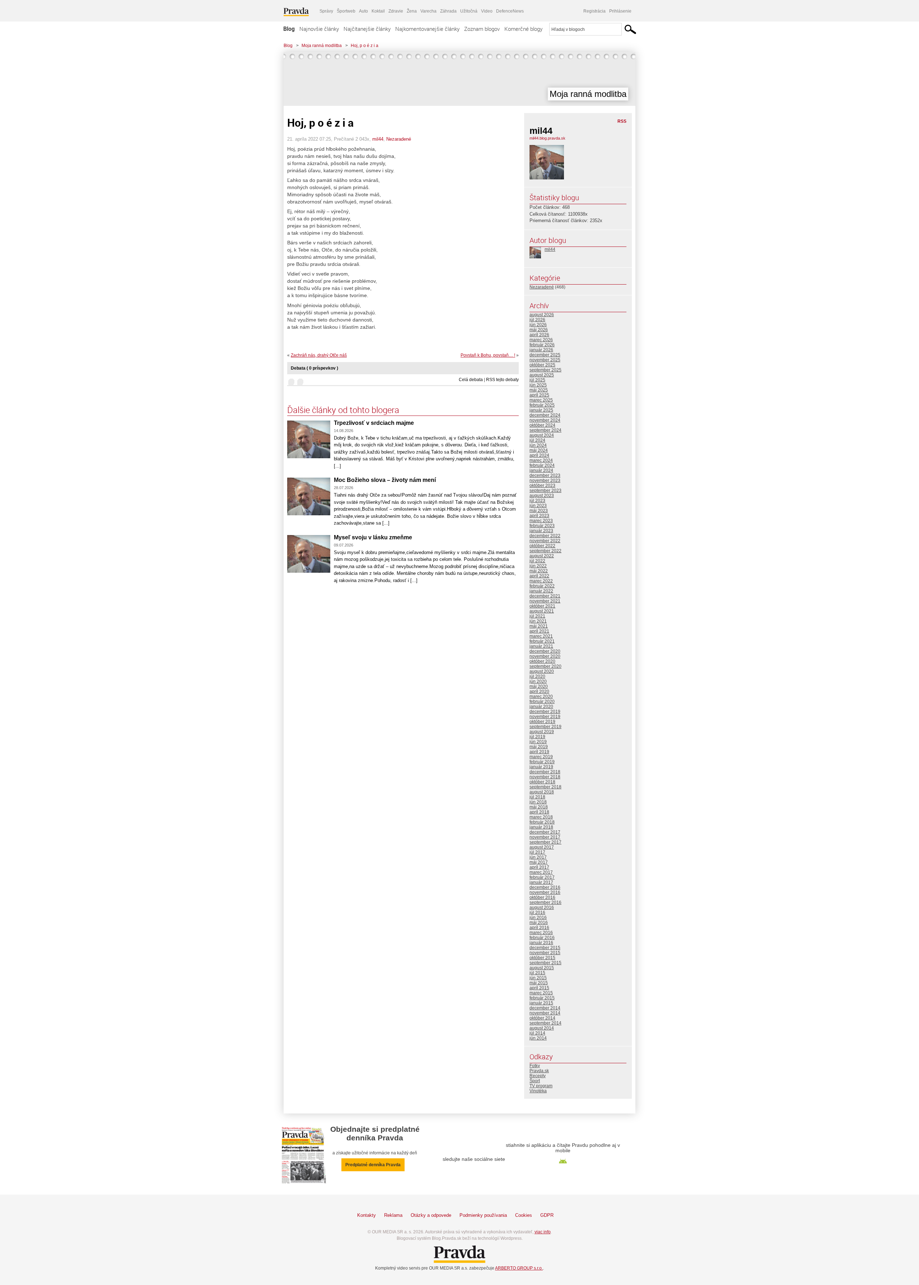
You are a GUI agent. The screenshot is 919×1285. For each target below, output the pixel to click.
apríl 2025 (539, 395)
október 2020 (542, 661)
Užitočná (468, 11)
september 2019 (545, 726)
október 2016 (542, 897)
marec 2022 (541, 580)
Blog (289, 29)
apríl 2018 (539, 812)
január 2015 (541, 1002)
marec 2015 (541, 992)
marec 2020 (541, 696)
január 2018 (541, 827)
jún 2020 (538, 681)
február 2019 (542, 761)
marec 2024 (541, 460)
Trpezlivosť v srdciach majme (374, 423)
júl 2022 (537, 560)
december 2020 (545, 651)
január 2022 (541, 591)
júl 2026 (537, 319)
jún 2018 (538, 802)
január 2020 (541, 706)
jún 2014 (538, 1038)
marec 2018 (541, 817)
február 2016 (542, 937)
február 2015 (542, 997)
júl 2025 (537, 380)
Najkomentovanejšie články (427, 28)
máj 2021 (539, 626)
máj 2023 (539, 510)
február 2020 (542, 701)
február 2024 (542, 465)
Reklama (393, 1215)
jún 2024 (538, 445)
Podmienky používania (483, 1215)
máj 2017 (539, 862)
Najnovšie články (319, 28)
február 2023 (542, 525)
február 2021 (542, 641)
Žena (412, 11)
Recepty (538, 1075)
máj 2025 (539, 390)
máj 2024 (539, 450)
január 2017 (541, 882)
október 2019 (542, 721)
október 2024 (542, 425)
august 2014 (542, 1028)
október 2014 (542, 1018)
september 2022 (545, 550)
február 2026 (542, 344)
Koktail (378, 11)
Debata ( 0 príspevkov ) (314, 368)
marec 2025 (541, 400)
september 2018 (545, 786)
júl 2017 (537, 852)
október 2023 (542, 485)
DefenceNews (510, 11)
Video (487, 11)
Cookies (523, 1215)
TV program (541, 1085)
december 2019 (545, 711)
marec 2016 (541, 932)
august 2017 (542, 847)
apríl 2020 (539, 691)
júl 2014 (537, 1033)
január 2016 (541, 942)
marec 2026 (541, 339)
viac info (543, 1231)
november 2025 (545, 359)
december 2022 (545, 535)
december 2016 (545, 887)
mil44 (377, 139)
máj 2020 (539, 686)
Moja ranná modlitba (322, 45)
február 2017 (542, 877)
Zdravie (395, 11)
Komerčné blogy (523, 28)
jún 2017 (538, 857)
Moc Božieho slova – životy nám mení (385, 480)
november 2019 (545, 716)
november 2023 (545, 480)
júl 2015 (537, 972)
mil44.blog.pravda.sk (547, 138)
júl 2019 (537, 736)
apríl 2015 (539, 987)
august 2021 (542, 611)
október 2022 (542, 545)
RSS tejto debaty (502, 379)
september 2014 (545, 1023)
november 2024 (545, 420)
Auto (363, 11)
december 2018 (545, 771)
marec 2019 (541, 756)
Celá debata (471, 379)
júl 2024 (537, 440)
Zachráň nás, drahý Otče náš (319, 355)
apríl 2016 (539, 927)
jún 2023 (538, 505)
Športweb (346, 11)
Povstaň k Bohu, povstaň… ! (488, 355)
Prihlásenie (620, 11)
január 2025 (541, 410)
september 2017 (545, 842)
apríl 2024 (539, 455)
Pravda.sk (539, 1070)
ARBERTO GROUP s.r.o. (519, 1268)
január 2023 (541, 530)
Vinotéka (538, 1090)
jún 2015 (538, 977)
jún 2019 (538, 741)
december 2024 (545, 415)
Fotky (535, 1065)
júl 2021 (537, 616)
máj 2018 (539, 807)
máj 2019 (539, 746)
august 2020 (542, 671)
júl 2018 (537, 796)
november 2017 (545, 837)
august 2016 (542, 907)
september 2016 (545, 902)
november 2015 (545, 952)
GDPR (547, 1215)
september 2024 (545, 430)
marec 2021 (541, 636)
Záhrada (448, 11)
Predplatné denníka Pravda (373, 1164)
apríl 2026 (539, 334)
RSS (621, 121)
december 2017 (545, 832)
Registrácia (594, 11)
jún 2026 (538, 324)
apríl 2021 (539, 631)
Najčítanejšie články (367, 28)
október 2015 (542, 957)
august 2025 (542, 374)
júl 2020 (537, 676)
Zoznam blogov (482, 28)
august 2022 (542, 555)
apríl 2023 (539, 515)
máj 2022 (539, 570)
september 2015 (545, 962)
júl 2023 (537, 500)
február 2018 (542, 822)
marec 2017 (541, 872)
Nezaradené (398, 139)
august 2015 (542, 967)
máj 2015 (539, 982)
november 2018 (545, 776)
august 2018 (542, 791)
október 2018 (542, 781)
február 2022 (542, 585)
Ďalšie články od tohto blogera (343, 410)
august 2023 (542, 495)
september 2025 (545, 369)
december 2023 (545, 475)
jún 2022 (538, 565)
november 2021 (545, 601)
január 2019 (541, 766)
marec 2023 (541, 520)
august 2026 (542, 314)
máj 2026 (539, 329)
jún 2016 (538, 917)
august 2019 (542, 731)
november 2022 (545, 540)
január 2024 (541, 470)
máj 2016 (539, 922)
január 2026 (541, 349)
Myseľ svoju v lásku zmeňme (373, 537)
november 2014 (545, 1013)
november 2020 (545, 656)
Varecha (428, 11)
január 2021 (541, 646)
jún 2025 (538, 385)
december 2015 (545, 947)
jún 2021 (538, 621)
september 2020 (545, 666)
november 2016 (545, 892)
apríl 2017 (539, 867)
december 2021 (545, 596)
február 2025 (542, 405)
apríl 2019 (539, 751)
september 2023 (545, 490)
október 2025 (542, 364)
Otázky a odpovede (431, 1215)
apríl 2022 (539, 575)
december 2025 (545, 354)
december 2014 (545, 1007)
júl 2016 (537, 912)
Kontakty (366, 1215)
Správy (326, 11)
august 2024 (542, 435)
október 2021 (542, 606)
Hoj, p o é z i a (364, 45)
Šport (535, 1080)
